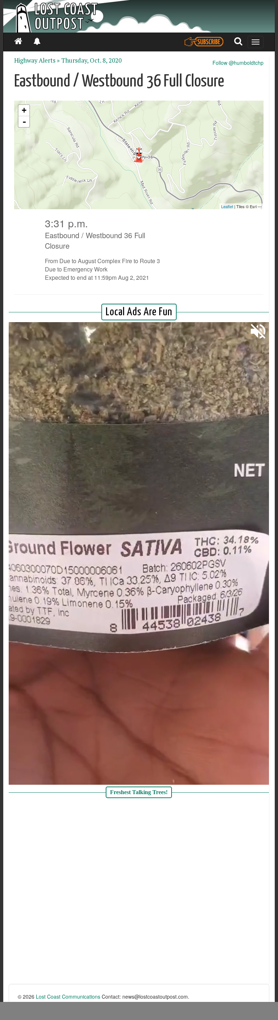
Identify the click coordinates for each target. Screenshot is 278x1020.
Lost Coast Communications (68, 996)
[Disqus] (139, 891)
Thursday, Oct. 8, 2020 (91, 60)
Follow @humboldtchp (238, 62)
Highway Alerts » (37, 60)
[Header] (139, 16)
